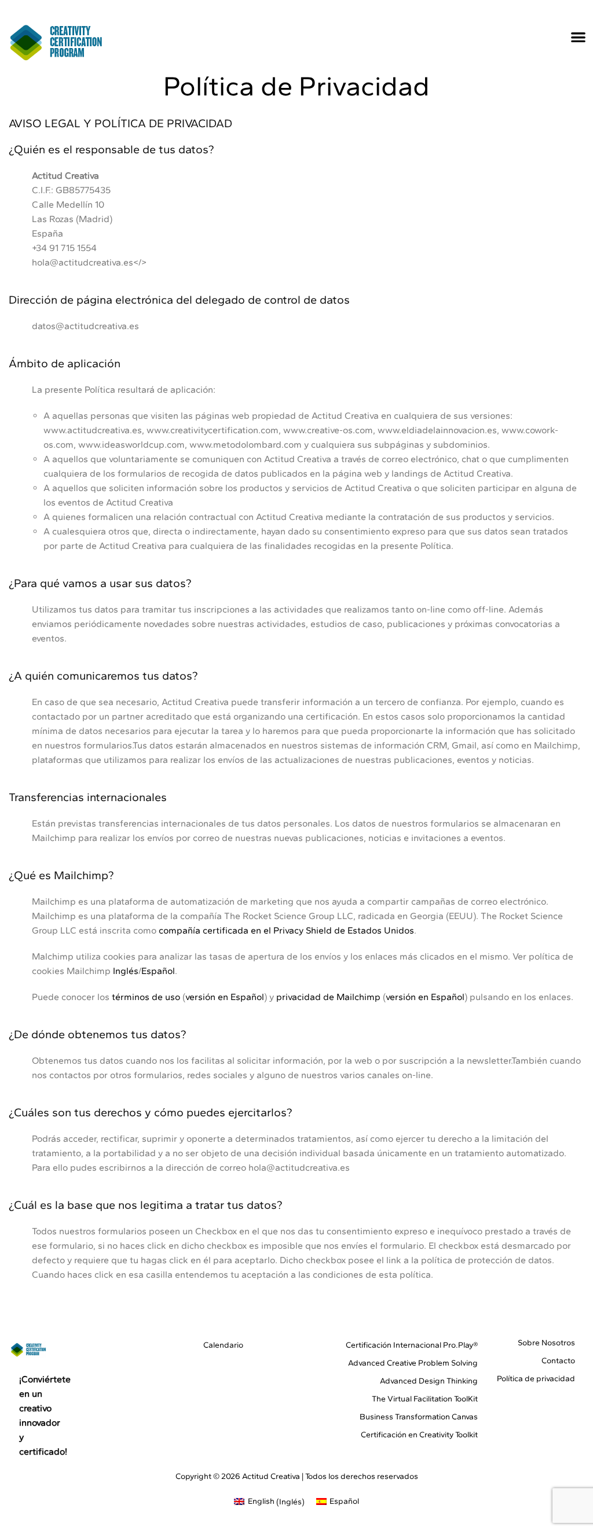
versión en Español (224, 996)
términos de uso (146, 996)
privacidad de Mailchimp (328, 996)
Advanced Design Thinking (429, 1381)
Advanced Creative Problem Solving (413, 1363)
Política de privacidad (536, 1379)
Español (158, 970)
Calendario (223, 1345)
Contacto (558, 1361)
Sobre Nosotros (546, 1343)
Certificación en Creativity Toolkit (419, 1435)
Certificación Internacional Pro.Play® (412, 1345)
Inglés (125, 970)
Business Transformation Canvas (419, 1417)
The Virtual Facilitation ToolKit (425, 1399)
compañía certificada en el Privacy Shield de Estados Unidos (286, 930)
